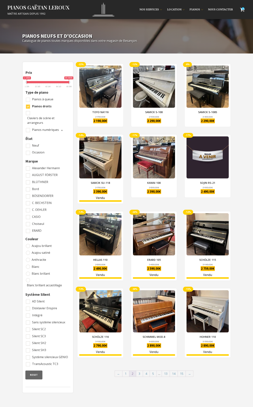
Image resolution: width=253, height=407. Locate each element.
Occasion (38, 152)
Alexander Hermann (46, 168)
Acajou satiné (41, 253)
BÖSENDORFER (42, 196)
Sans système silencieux (48, 322)
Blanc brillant (41, 274)
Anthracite (39, 260)
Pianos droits (41, 106)
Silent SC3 (39, 336)
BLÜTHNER (40, 182)
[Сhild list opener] (61, 130)
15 (181, 374)
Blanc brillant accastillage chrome (44, 287)
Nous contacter (220, 9)
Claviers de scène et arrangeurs (40, 120)
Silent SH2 (39, 343)
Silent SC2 (39, 329)
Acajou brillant (42, 246)
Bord (35, 189)
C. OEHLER (39, 210)
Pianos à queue (42, 99)
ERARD (36, 231)
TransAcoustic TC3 (45, 364)
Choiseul (38, 224)
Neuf (35, 145)
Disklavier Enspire (44, 308)
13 (165, 374)
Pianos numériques (45, 130)
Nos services (149, 9)
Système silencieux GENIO (50, 357)
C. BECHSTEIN (42, 203)
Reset (34, 374)
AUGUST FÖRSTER (45, 175)
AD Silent (38, 301)
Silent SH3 (39, 350)
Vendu (98, 169)
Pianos (194, 9)
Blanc (35, 267)
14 (173, 374)
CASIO (36, 217)
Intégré (37, 315)
